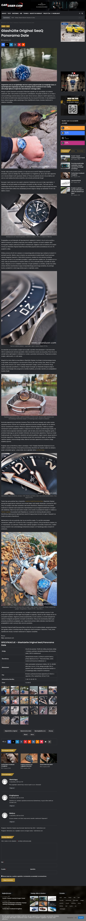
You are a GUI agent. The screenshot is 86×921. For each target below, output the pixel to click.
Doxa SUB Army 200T (46, 764)
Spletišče (32, 869)
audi (61, 897)
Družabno (15, 13)
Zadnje (73, 151)
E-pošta (3, 869)
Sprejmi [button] (81, 917)
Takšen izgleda (5, 512)
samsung (73, 903)
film (74, 897)
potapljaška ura (40, 731)
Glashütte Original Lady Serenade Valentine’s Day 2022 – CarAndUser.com (26, 828)
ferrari (70, 897)
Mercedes (75, 900)
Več (76, 917)
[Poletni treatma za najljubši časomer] (29, 758)
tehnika (61, 906)
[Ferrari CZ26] (52, 903)
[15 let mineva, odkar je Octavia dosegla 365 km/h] (52, 909)
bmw (65, 897)
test (26, 734)
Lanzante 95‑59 (76, 180)
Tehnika (26, 13)
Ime (2, 862)
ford (79, 897)
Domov (4, 22)
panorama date (26, 731)
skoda (79, 903)
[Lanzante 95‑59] (65, 183)
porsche (61, 903)
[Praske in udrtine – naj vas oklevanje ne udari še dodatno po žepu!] (65, 190)
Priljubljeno (65, 151)
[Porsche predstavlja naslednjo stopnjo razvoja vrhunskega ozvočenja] (65, 166)
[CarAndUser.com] (12, 5)
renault (67, 903)
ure (33, 734)
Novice (4, 13)
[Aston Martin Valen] (43, 909)
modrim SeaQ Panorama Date (34, 501)
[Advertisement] (73, 56)
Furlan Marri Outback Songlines (7, 765)
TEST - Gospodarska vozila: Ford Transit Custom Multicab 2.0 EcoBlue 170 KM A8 (32, 17)
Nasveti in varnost (36, 13)
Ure (21, 13)
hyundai (61, 900)
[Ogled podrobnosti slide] (73, 32)
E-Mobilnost (56, 13)
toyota (71, 906)
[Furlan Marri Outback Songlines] (9, 758)
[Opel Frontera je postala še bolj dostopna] (34, 909)
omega (82, 900)
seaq (51, 731)
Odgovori (12, 788)
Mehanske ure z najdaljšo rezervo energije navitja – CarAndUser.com (25, 830)
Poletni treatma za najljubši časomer (26, 765)
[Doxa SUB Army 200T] (48, 758)
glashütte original (11, 731)
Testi (9, 13)
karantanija (68, 900)
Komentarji (80, 151)
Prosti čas (46, 13)
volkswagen (62, 908)
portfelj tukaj (40, 450)
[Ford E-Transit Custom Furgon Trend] (65, 158)
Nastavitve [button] (70, 917)
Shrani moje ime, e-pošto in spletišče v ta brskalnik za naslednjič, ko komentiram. (25, 876)
